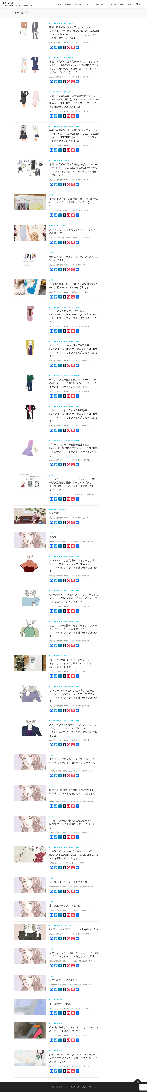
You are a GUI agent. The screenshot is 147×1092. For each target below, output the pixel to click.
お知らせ (66, 126)
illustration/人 (55, 23)
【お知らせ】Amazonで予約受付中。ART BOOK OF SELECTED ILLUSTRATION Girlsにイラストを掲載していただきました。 (74, 854)
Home (59, 4)
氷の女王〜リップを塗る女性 (64, 905)
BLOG (122, 4)
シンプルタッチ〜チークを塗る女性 (68, 881)
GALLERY (68, 4)
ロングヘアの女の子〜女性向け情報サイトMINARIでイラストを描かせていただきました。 (72, 824)
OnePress (74, 1087)
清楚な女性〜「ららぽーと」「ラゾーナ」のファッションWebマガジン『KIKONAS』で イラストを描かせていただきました (74, 598)
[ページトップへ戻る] (138, 1082)
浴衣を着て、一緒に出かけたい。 (67, 980)
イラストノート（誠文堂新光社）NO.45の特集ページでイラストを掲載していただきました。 (73, 202)
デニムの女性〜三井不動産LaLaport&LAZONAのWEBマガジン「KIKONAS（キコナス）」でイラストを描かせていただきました (73, 383)
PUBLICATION (99, 4)
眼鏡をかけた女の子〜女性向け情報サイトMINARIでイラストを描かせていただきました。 (72, 793)
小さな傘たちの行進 (60, 1003)
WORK (87, 4)
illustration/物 (55, 160)
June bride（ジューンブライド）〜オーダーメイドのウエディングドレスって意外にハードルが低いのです (73, 1058)
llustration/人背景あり (58, 225)
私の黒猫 (54, 513)
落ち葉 (52, 536)
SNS (129, 4)
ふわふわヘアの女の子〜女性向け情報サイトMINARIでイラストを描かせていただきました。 (73, 762)
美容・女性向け (68, 23)
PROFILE (78, 4)
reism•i (8, 3)
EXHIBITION (112, 4)
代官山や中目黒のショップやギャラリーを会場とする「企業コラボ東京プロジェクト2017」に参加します (73, 663)
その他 (51, 533)
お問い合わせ (139, 4)
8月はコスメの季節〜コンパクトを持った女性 (73, 929)
